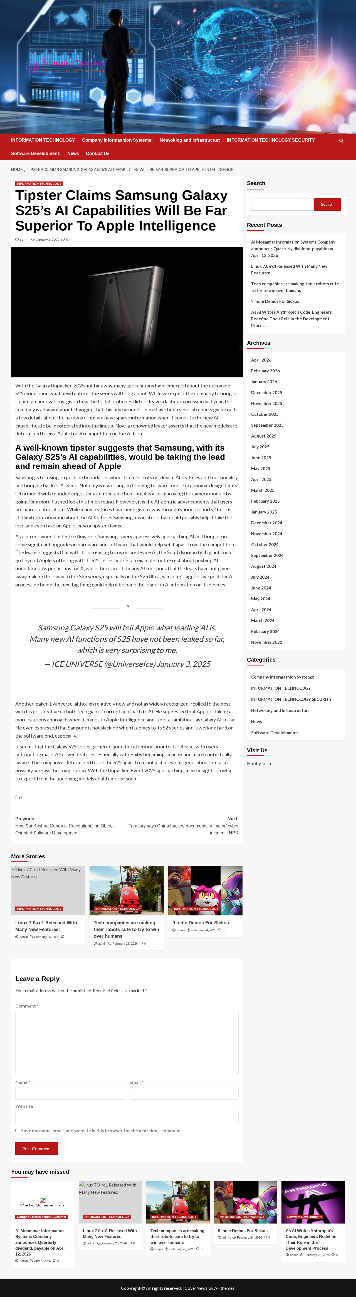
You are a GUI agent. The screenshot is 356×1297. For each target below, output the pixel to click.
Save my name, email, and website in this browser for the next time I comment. (101, 1130)
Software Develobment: (35, 153)
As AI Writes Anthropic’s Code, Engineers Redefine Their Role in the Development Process (291, 318)
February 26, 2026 (46, 937)
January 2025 (264, 511)
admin (24, 239)
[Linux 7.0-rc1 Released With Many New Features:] (48, 890)
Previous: (65, 825)
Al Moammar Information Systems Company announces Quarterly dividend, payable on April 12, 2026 (293, 248)
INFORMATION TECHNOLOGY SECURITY (271, 140)
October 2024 (265, 544)
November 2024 (266, 533)
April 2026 (261, 359)
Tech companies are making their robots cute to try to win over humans (126, 929)
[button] (341, 141)
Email (137, 1082)
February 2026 (265, 370)
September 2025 (267, 425)
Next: (183, 825)
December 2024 (266, 522)
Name (22, 1082)
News (73, 153)
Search (256, 183)
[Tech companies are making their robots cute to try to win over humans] (127, 890)
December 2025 (266, 392)
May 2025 (260, 468)
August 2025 (263, 435)
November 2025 (266, 403)
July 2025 (260, 446)
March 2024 (263, 620)
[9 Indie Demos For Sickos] (205, 890)
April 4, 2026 (42, 1260)
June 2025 (261, 457)
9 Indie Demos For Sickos (200, 922)
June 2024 (261, 587)
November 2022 (266, 642)
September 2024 (267, 555)
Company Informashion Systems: (117, 140)
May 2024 (260, 598)
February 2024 (265, 631)
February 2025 (265, 500)
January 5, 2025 (48, 239)
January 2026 (264, 381)
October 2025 (265, 414)
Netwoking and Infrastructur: (190, 140)
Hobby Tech (259, 763)
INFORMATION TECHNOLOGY (43, 140)
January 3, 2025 (183, 664)
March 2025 (263, 490)
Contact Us (98, 153)
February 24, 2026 (203, 930)
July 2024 (260, 576)
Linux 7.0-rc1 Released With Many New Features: (289, 269)
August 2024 (263, 566)
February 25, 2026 (125, 943)
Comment (27, 1005)
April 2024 (261, 609)
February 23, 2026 (317, 1255)
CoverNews (196, 1288)
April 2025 (261, 479)
